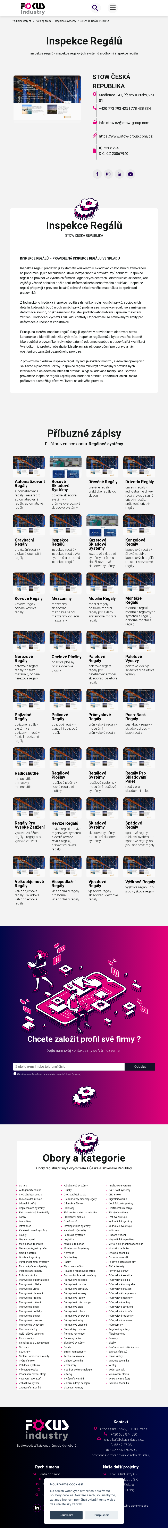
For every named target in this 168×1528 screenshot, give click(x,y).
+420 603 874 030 (124, 1434)
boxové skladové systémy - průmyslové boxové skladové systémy (66, 501)
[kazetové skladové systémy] (102, 525)
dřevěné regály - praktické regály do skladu (102, 491)
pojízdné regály (23, 717)
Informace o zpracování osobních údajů (120, 1455)
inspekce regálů (60, 542)
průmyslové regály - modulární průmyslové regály (103, 728)
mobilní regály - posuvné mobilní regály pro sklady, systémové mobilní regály (102, 612)
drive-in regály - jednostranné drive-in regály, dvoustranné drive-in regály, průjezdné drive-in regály (140, 497)
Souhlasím (66, 1515)
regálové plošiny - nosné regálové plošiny (64, 787)
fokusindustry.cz (22, 21)
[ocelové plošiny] (66, 642)
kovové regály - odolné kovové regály (26, 608)
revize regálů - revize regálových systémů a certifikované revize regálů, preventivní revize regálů (66, 839)
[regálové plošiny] (66, 758)
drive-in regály (139, 482)
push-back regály (135, 717)
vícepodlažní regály (64, 884)
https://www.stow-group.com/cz (126, 136)
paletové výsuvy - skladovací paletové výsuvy (139, 670)
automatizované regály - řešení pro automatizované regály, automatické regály (29, 499)
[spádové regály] (139, 808)
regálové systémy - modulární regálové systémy (102, 787)
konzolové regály (135, 542)
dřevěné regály (103, 482)
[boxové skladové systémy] (66, 467)
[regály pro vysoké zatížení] (29, 808)
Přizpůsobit (101, 1515)
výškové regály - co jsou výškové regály (139, 889)
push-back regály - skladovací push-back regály (138, 728)
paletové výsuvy (133, 659)
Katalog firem (43, 21)
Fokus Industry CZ (123, 1474)
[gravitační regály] (29, 525)
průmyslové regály (100, 717)
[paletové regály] (102, 642)
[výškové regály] (139, 867)
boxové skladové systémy (60, 485)
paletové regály (97, 659)
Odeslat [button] (140, 1067)
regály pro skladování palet (135, 777)
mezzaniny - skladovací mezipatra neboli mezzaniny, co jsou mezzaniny (65, 612)
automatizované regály (30, 483)
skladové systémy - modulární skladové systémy (103, 837)
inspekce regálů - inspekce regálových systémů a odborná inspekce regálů (66, 556)
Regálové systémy (65, 21)
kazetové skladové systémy (97, 544)
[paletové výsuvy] (139, 642)
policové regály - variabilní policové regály (64, 728)
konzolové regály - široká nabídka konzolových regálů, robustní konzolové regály (139, 558)
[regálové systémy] (102, 758)
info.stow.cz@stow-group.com (124, 123)
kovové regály (29, 598)
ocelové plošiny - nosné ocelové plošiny (64, 666)
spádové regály (133, 825)
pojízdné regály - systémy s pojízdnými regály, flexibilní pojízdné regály (27, 732)
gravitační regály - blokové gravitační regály (28, 554)
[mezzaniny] (66, 584)
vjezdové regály (97, 884)
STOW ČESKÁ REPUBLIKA (95, 21)
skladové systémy (97, 825)
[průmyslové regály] (102, 700)
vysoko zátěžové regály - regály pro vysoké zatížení (28, 837)
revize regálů (65, 823)
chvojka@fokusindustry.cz (124, 1439)
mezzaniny (62, 598)
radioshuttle (27, 773)
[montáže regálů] (139, 584)
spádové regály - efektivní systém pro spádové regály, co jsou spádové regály (139, 839)
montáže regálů (133, 600)
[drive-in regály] (139, 467)
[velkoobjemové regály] (29, 867)
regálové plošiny (60, 775)
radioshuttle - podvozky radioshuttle (24, 783)
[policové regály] (66, 700)
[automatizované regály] (29, 467)
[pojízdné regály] (29, 700)
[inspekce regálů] (33, 8)
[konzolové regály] (139, 525)
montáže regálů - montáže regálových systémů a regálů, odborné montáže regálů (140, 616)
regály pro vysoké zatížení (30, 825)
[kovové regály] (29, 584)
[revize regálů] (66, 808)
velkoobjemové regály (29, 884)
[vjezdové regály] (102, 867)
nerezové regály (24, 659)
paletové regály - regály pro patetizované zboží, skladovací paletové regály (103, 674)
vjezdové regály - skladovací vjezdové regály (103, 895)
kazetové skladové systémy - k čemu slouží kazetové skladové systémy (102, 560)
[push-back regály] (139, 700)
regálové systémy (97, 775)
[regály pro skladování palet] (139, 758)
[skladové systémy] (102, 808)
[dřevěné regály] (102, 467)
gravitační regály (24, 542)
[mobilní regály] (102, 584)
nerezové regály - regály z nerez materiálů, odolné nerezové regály (27, 672)
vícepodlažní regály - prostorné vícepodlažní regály (66, 895)
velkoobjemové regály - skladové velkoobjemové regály (27, 897)
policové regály (60, 717)
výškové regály (140, 882)
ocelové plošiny (67, 657)
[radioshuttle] (29, 758)
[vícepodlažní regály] (66, 867)
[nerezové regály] (29, 642)
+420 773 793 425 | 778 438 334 (125, 108)
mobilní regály (102, 598)
